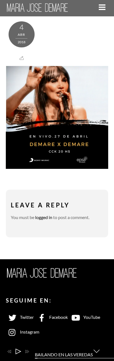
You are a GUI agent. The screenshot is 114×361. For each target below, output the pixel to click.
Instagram (29, 331)
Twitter (26, 317)
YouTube (91, 317)
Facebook (58, 317)
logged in (43, 217)
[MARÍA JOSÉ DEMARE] (37, 9)
